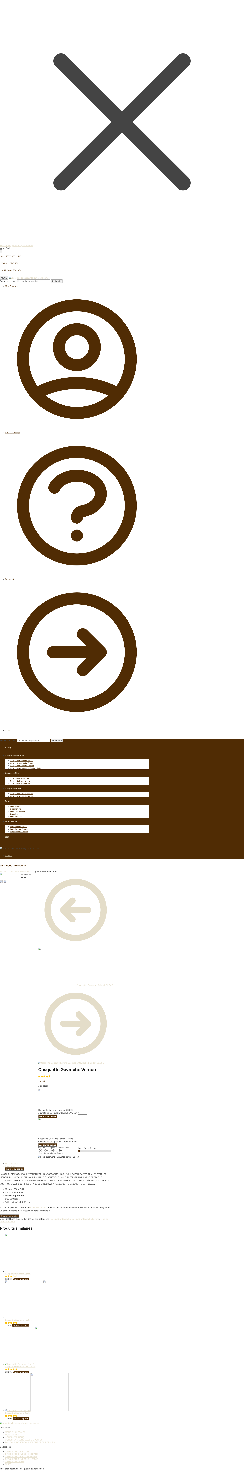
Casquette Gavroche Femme (85, 1219)
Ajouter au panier (47, 1116)
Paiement (9, 579)
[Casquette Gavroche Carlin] (37, 1410)
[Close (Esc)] (22, 874)
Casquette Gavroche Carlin (17, 1413)
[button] (44, 1076)
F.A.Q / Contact (12, 432)
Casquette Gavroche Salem (17, 1274)
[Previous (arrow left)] (22, 877)
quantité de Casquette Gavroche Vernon (57, 1113)
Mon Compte (11, 286)
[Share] (25, 874)
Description (10, 1166)
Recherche (57, 281)
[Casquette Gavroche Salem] (24, 1271)
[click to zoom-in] (3, 876)
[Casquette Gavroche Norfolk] (43, 1317)
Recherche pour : (8, 281)
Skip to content (25, 245)
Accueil (3, 871)
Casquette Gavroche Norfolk (18, 1320)
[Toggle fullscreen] (27, 874)
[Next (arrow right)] (25, 877)
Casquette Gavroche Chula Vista (20, 1366)
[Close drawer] (1, 251)
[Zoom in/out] (30, 874)
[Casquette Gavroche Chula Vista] (39, 1364)
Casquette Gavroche (19, 871)
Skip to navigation (9, 245)
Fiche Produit (11, 1163)
